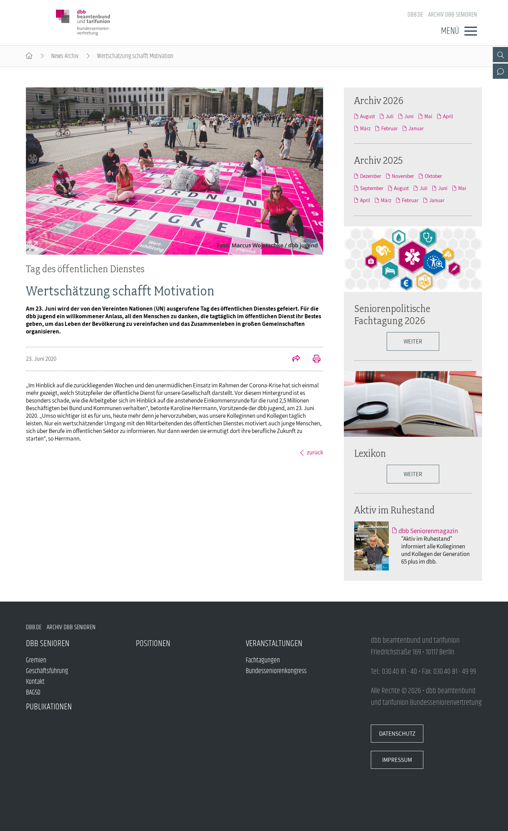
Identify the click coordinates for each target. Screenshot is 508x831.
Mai (428, 116)
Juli (390, 116)
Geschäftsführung (47, 671)
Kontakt (35, 682)
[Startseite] (29, 56)
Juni (409, 116)
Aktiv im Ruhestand (394, 510)
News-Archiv (64, 56)
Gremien (36, 660)
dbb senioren (47, 643)
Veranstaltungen (274, 643)
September (371, 188)
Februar (389, 128)
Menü (450, 31)
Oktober (433, 176)
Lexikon (370, 453)
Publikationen (49, 707)
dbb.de (415, 15)
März (365, 128)
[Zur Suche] (500, 54)
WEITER (413, 474)
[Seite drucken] (312, 359)
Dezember (370, 176)
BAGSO (33, 692)
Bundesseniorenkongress (276, 671)
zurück (315, 452)
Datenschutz (397, 733)
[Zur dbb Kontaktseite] (500, 71)
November (403, 176)
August (367, 116)
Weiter (413, 341)
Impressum (397, 760)
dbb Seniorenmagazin (428, 531)
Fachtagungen (263, 660)
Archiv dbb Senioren (452, 15)
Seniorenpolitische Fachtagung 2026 (392, 314)
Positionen (153, 643)
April (448, 116)
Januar (416, 128)
